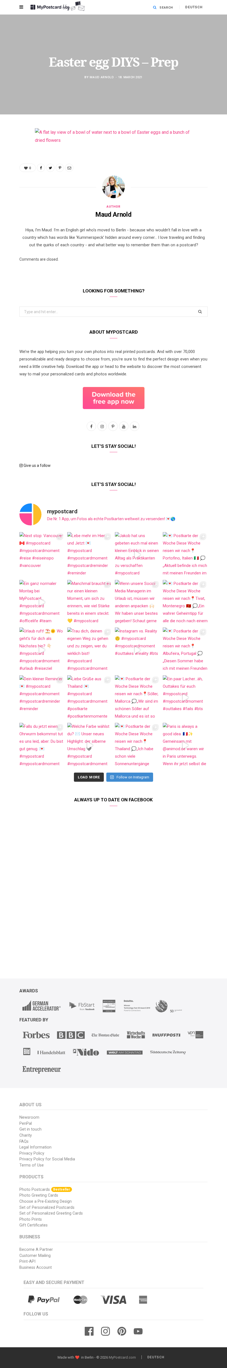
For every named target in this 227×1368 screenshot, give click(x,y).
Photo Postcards (44, 1189)
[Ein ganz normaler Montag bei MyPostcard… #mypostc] (42, 602)
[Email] (15, 191)
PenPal (25, 1123)
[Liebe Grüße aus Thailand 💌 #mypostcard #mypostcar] (89, 697)
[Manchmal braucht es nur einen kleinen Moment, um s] (89, 602)
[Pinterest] (15, 176)
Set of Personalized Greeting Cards (51, 1213)
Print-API (27, 1261)
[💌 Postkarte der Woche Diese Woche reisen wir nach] (185, 554)
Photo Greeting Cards (38, 1195)
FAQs (24, 1141)
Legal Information (35, 1147)
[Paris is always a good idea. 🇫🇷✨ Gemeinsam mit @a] (185, 745)
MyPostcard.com (122, 1357)
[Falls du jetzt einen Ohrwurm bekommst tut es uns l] (42, 745)
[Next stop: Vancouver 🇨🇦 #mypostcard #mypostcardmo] (42, 554)
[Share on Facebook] (15, 148)
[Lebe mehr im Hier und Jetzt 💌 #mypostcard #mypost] (89, 554)
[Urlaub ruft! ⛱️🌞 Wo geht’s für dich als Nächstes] (42, 650)
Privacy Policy (31, 1153)
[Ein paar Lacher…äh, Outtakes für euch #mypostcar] (185, 697)
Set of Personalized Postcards (46, 1207)
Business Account (35, 1267)
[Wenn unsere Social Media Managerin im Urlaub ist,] (137, 602)
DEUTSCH (194, 7)
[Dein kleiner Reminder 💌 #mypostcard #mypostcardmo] (42, 697)
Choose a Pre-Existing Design (45, 1201)
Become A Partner (36, 1249)
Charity (25, 1135)
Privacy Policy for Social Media (47, 1159)
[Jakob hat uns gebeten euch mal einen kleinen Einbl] (137, 554)
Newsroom (29, 1117)
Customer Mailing (35, 1255)
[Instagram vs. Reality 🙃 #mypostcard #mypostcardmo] (137, 650)
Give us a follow (37, 465)
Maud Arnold (102, 77)
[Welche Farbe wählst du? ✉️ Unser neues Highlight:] (89, 745)
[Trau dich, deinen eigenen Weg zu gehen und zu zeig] (89, 650)
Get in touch (30, 1129)
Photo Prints (30, 1219)
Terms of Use (31, 1165)
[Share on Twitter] (15, 162)
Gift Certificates (33, 1225)
